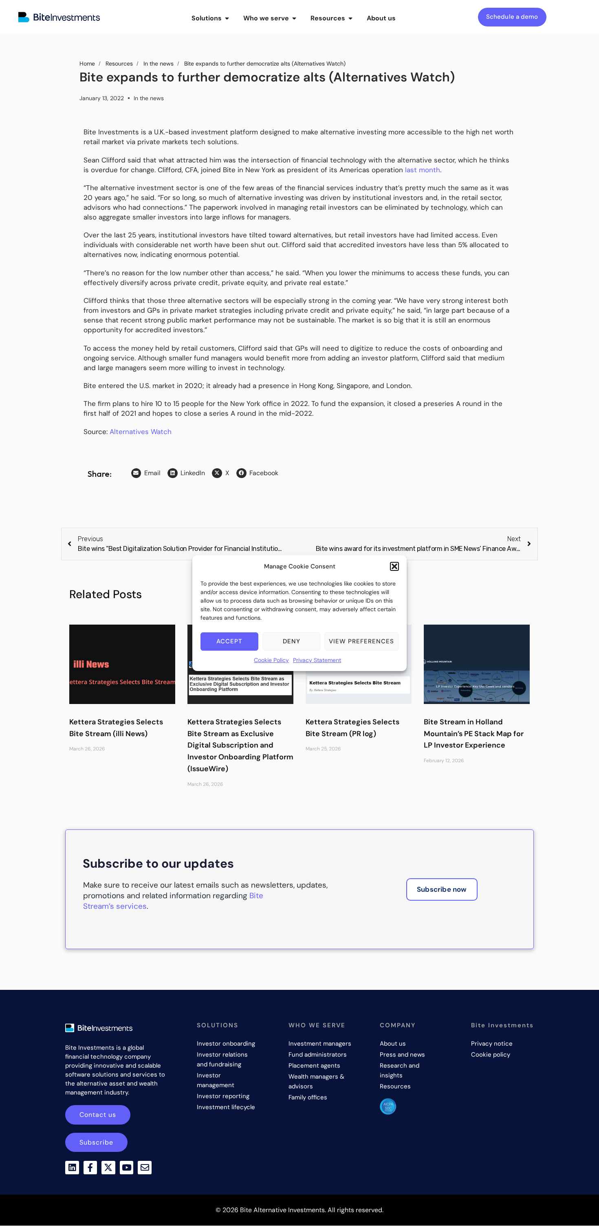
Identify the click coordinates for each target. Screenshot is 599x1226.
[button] (394, 566)
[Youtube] (127, 1168)
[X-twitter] (108, 1168)
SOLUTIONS (217, 1025)
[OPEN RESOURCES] (350, 18)
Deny (291, 641)
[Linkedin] (72, 1168)
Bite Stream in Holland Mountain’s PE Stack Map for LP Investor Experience (474, 733)
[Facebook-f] (90, 1168)
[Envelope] (145, 1168)
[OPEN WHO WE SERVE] (294, 18)
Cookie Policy (271, 660)
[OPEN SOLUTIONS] (227, 18)
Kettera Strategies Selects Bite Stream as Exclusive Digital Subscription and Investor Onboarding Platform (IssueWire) (240, 745)
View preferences (361, 641)
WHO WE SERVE (317, 1025)
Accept (229, 641)
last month (422, 169)
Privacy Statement (317, 660)
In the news (149, 98)
